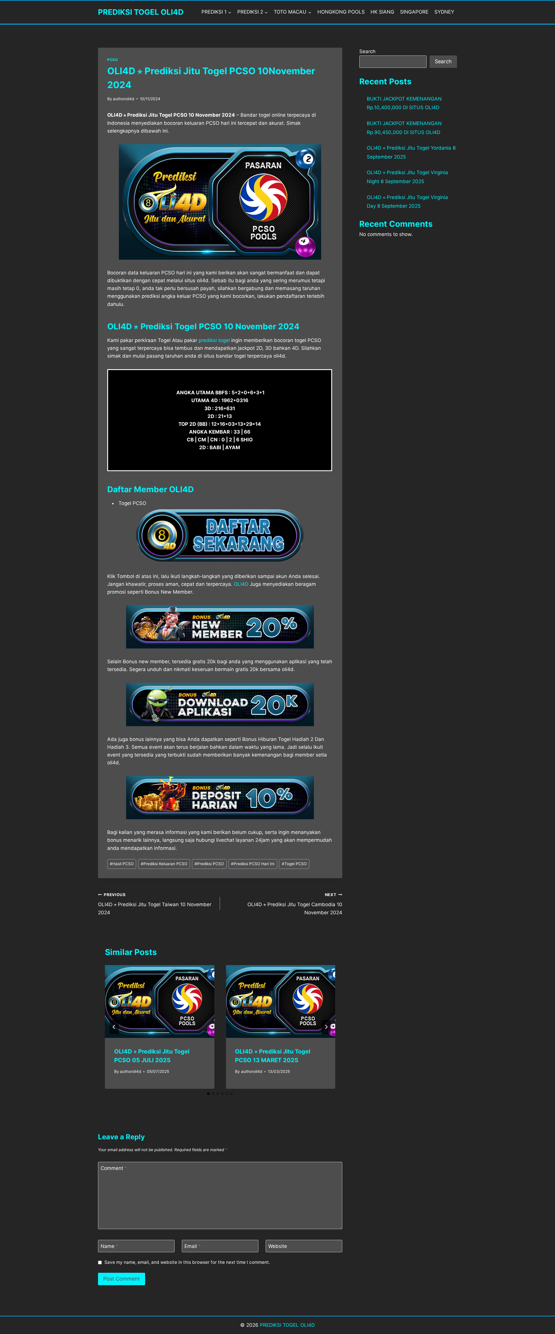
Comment (114, 1168)
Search (367, 51)
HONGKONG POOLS (341, 12)
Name (110, 1246)
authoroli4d (123, 98)
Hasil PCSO (122, 863)
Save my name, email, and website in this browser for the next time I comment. (187, 1262)
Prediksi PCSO (209, 863)
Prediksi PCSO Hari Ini (252, 863)
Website (277, 1246)
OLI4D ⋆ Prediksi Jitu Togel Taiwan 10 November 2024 (154, 903)
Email (192, 1246)
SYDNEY (444, 12)
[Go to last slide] (114, 1027)
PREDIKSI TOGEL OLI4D (287, 1325)
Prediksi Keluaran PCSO (164, 863)
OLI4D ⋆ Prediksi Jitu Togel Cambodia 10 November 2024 (294, 903)
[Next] (326, 1027)
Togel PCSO (294, 863)
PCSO (112, 59)
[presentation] (159, 1001)
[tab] (208, 1093)
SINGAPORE (414, 12)
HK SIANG (382, 12)
